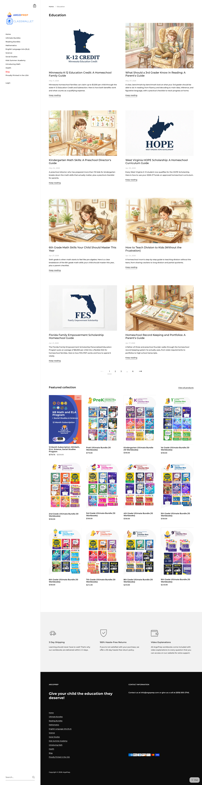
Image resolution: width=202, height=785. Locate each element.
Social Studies (54, 737)
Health (51, 749)
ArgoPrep (66, 772)
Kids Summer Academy (58, 741)
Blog (50, 753)
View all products (186, 388)
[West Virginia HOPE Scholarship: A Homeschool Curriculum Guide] (159, 133)
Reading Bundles (55, 721)
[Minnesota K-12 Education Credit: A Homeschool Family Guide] (83, 45)
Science (52, 733)
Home (51, 6)
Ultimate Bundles (56, 717)
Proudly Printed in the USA (59, 757)
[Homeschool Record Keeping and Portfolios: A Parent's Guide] (159, 308)
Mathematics (54, 725)
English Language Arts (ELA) (60, 729)
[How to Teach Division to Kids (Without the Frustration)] (159, 220)
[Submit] (33, 777)
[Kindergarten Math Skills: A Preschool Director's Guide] (83, 133)
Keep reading (55, 95)
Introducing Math (55, 745)
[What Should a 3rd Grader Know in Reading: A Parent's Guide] (159, 45)
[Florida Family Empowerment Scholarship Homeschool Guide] (83, 308)
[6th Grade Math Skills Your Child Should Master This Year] (83, 220)
